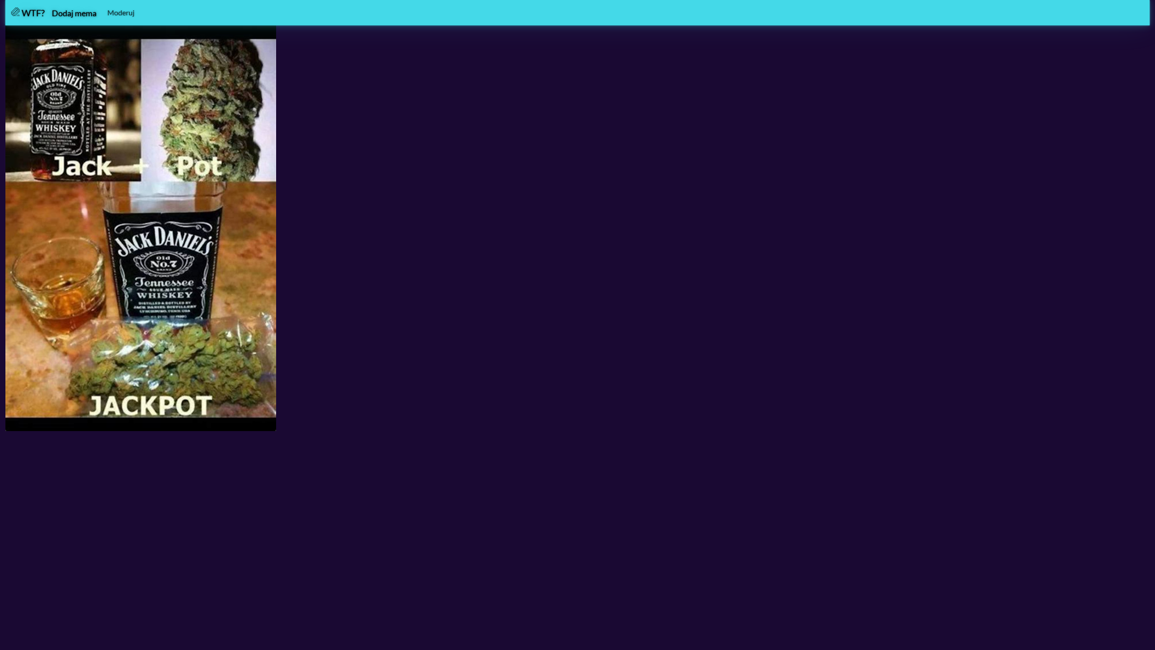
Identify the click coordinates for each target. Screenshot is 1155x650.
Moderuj (120, 12)
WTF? (32, 12)
